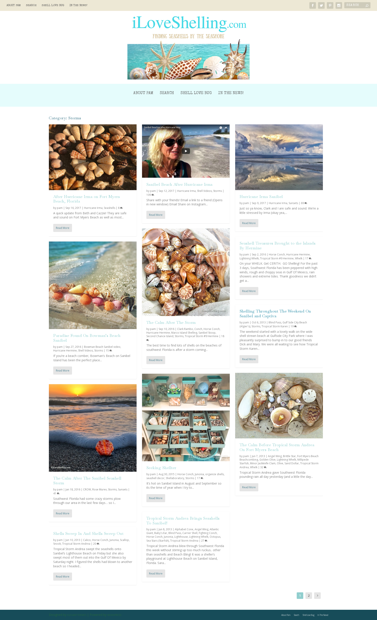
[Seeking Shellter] (186, 417)
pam (60, 208)
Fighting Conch (208, 533)
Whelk (298, 258)
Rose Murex (99, 489)
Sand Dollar (291, 463)
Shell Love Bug (53, 5)
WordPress (114, 615)
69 (303, 203)
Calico (87, 540)
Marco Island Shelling (184, 332)
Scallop (124, 540)
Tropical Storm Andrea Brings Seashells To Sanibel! (183, 520)
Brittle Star (289, 456)
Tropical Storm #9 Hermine (201, 336)
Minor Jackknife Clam (263, 463)
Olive (280, 463)
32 (262, 467)
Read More (62, 228)
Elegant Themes (76, 615)
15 (108, 350)
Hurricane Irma (93, 208)
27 (203, 540)
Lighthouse (181, 537)
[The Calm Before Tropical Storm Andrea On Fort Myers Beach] (279, 406)
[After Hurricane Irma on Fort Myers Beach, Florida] (93, 157)
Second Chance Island (159, 336)
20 (95, 544)
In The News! (78, 5)
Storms (98, 350)
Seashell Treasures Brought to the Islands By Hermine (278, 245)
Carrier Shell (189, 533)
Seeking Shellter (161, 467)
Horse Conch (100, 540)
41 (55, 493)
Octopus (215, 537)
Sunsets (122, 489)
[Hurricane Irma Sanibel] (279, 157)
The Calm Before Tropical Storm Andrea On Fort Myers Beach (277, 447)
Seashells (109, 208)
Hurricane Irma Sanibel (261, 196)
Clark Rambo (185, 329)
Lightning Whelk (198, 537)
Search (31, 5)
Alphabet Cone (184, 529)
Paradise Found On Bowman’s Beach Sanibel (86, 338)
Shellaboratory (175, 478)
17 (199, 478)
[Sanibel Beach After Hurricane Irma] (186, 151)
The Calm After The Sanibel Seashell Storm (87, 480)
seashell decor (155, 478)
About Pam (14, 5)
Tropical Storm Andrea (76, 544)
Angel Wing (201, 529)
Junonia (114, 540)
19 (292, 326)
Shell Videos (85, 350)
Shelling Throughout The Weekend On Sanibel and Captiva (275, 313)
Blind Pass (174, 533)
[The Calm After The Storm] (186, 272)
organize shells (214, 474)
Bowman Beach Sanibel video (102, 347)
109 (149, 195)
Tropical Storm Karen (275, 326)
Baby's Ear (160, 533)
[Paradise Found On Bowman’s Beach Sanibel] (93, 285)
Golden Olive (267, 459)
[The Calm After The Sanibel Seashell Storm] (93, 428)
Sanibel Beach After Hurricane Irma (179, 184)
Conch (198, 329)
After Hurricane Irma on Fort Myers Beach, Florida (86, 199)
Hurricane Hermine (65, 350)
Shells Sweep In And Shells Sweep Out (88, 533)
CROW (87, 489)
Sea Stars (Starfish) (157, 540)
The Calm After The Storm (171, 322)
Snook (57, 544)
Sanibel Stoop (207, 332)
